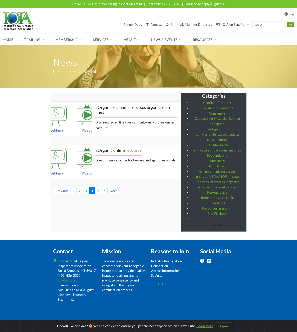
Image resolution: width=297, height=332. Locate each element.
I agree (224, 326)
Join (173, 24)
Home (8, 40)
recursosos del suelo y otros (217, 187)
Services (101, 40)
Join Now (161, 284)
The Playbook (217, 213)
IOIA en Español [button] (233, 24)
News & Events (164, 40)
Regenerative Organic (217, 198)
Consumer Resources (217, 108)
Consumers (217, 113)
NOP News (217, 166)
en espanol (217, 124)
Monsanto (217, 161)
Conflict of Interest (217, 103)
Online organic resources (217, 171)
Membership (66, 40)
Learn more (204, 326)
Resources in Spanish (217, 208)
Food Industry (217, 155)
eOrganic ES (217, 129)
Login (291, 14)
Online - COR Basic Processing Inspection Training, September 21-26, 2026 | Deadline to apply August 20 (148, 4)
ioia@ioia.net (67, 280)
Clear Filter (217, 225)
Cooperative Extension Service (217, 118)
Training (32, 40)
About (130, 40)
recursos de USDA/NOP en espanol (217, 176)
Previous (61, 191)
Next (113, 191)
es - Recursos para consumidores (217, 150)
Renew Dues (132, 24)
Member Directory (198, 24)
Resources (202, 40)
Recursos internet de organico (217, 182)
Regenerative (217, 192)
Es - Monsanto (217, 145)
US (217, 219)
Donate (156, 24)
